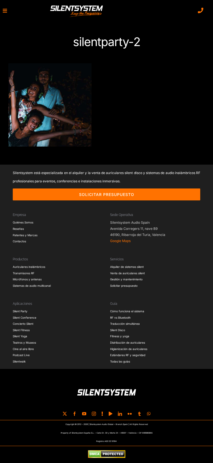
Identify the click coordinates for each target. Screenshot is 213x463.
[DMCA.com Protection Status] (106, 454)
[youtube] (84, 414)
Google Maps (120, 241)
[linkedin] (120, 414)
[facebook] (74, 414)
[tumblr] (139, 414)
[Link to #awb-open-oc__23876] (5, 11)
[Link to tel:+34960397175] (200, 10)
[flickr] (130, 414)
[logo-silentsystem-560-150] (76, 6)
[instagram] (94, 414)
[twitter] (65, 414)
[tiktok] (102, 414)
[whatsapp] (149, 414)
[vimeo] (110, 414)
